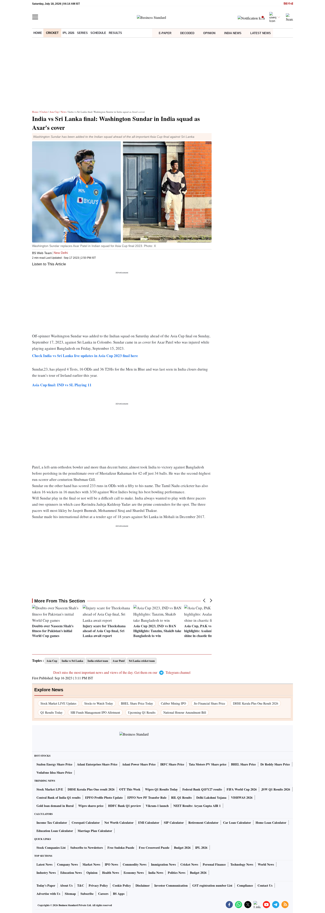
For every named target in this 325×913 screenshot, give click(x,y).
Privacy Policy (98, 885)
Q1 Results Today (51, 712)
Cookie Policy (122, 885)
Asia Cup (54, 111)
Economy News (134, 872)
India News (232, 33)
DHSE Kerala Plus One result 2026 (91, 789)
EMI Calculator (148, 822)
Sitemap (70, 893)
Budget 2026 (182, 847)
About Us (66, 885)
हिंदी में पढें (288, 4)
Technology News (241, 864)
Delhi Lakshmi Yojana (211, 797)
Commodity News (134, 864)
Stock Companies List (51, 847)
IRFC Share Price (172, 764)
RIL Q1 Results (181, 797)
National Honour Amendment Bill (184, 712)
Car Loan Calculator (237, 822)
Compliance (245, 885)
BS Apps (118, 893)
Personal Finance (214, 864)
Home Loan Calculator (271, 822)
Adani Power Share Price (139, 764)
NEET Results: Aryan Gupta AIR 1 (197, 805)
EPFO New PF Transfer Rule (146, 797)
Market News (91, 864)
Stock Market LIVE (49, 789)
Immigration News (163, 864)
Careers (103, 893)
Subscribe (87, 893)
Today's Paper (45, 885)
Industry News (46, 872)
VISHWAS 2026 (241, 797)
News (63, 111)
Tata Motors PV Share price (207, 764)
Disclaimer (143, 885)
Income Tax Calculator (51, 822)
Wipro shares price (90, 805)
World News (266, 864)
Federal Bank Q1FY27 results (202, 789)
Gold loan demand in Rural (55, 805)
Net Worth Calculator (119, 822)
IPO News (111, 864)
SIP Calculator (174, 822)
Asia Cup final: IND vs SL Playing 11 (62, 385)
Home (37, 33)
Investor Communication (171, 885)
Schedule (98, 33)
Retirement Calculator (203, 822)
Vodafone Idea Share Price (54, 772)
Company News (67, 864)
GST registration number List (212, 885)
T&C (80, 885)
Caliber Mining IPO (173, 703)
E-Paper (165, 33)
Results (115, 33)
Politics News (176, 872)
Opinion (209, 33)
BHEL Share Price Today (137, 703)
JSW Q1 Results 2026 (275, 789)
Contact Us (265, 885)
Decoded (187, 33)
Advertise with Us (48, 893)
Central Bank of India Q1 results (58, 797)
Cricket (52, 33)
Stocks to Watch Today (98, 703)
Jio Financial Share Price (209, 703)
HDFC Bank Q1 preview (124, 805)
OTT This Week (129, 789)
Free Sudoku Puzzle (120, 847)
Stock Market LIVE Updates (58, 703)
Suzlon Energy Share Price (54, 764)
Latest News (260, 33)
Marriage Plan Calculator (95, 830)
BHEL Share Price (243, 764)
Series (82, 33)
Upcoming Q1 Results (141, 712)
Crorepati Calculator (86, 822)
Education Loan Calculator (54, 830)
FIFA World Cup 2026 (242, 789)
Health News (110, 872)
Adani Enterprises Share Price (97, 764)
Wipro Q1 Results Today (161, 789)
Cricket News (189, 864)
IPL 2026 (68, 33)
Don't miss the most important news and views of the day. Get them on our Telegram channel (121, 672)
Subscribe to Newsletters (86, 847)
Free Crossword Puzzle (154, 847)
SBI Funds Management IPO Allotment (95, 712)
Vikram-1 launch (157, 805)
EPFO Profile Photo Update (104, 797)
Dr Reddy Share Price (275, 764)
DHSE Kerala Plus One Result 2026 (255, 703)
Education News (71, 872)
